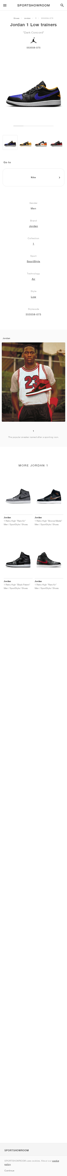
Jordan (27, 18)
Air (33, 279)
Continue (9, 1170)
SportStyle (33, 261)
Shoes (16, 18)
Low (33, 296)
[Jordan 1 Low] (10, 142)
